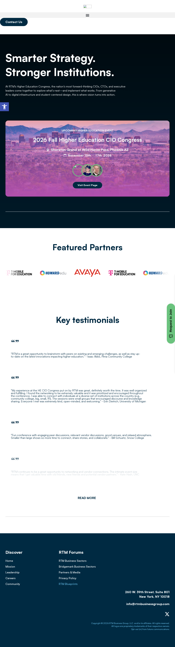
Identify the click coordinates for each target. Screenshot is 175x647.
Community (12, 584)
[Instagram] (160, 614)
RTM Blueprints (68, 584)
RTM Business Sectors (72, 560)
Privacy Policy (67, 578)
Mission (10, 566)
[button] (4, 106)
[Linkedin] (153, 614)
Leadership (12, 572)
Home (9, 560)
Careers (10, 578)
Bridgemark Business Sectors (77, 566)
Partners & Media (69, 572)
